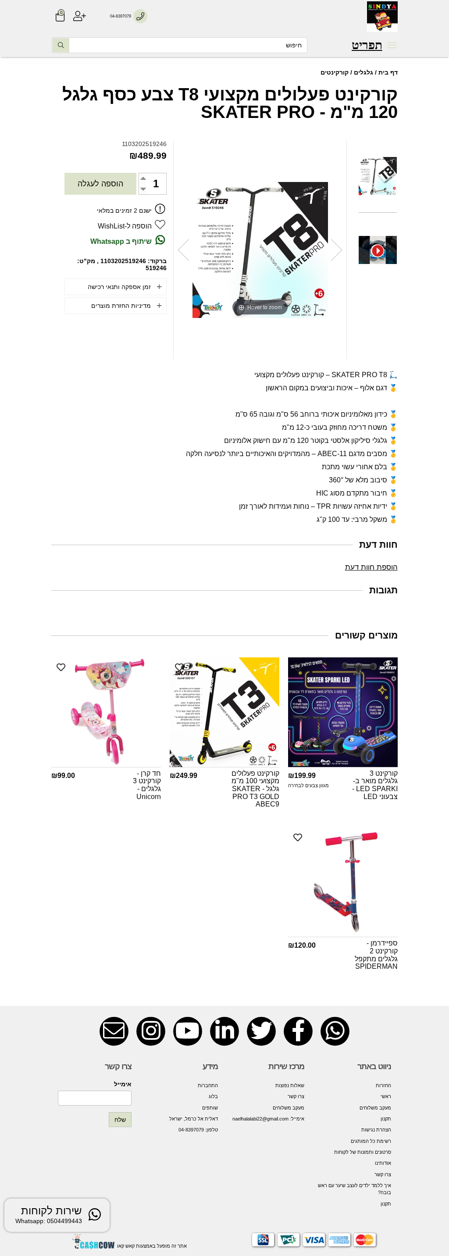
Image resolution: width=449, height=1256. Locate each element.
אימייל (123, 1084)
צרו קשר (382, 1174)
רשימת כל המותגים (371, 1141)
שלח (120, 1119)
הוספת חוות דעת (371, 567)
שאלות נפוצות (289, 1085)
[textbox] (367, 45)
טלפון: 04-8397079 (198, 1129)
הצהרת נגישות (376, 1129)
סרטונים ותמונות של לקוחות (362, 1152)
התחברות (208, 1085)
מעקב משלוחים (375, 1107)
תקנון (386, 1118)
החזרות (383, 1085)
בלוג (213, 1096)
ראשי (386, 1096)
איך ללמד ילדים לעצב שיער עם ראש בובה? (354, 1189)
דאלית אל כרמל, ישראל (193, 1118)
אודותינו (383, 1163)
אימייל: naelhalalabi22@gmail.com (268, 1118)
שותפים (210, 1107)
